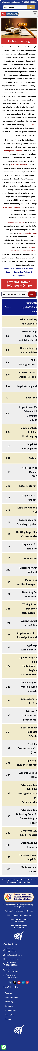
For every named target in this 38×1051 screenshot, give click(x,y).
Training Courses (11, 997)
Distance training (19, 57)
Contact (8, 1019)
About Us (8, 993)
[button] (35, 13)
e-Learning (9, 1002)
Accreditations (10, 1010)
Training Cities (10, 1015)
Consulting (9, 1006)
